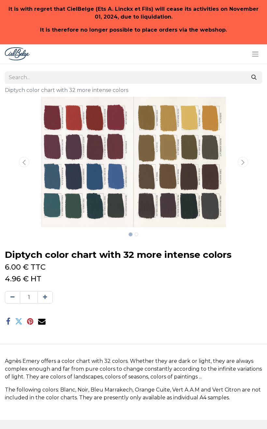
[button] (24, 162)
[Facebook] (8, 321)
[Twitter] (18, 321)
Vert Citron (226, 390)
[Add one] (45, 297)
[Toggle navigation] (255, 54)
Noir (82, 390)
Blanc (67, 390)
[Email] (42, 321)
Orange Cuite (152, 390)
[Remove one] (12, 297)
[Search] (254, 77)
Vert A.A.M (186, 390)
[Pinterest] (30, 321)
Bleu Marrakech (112, 390)
